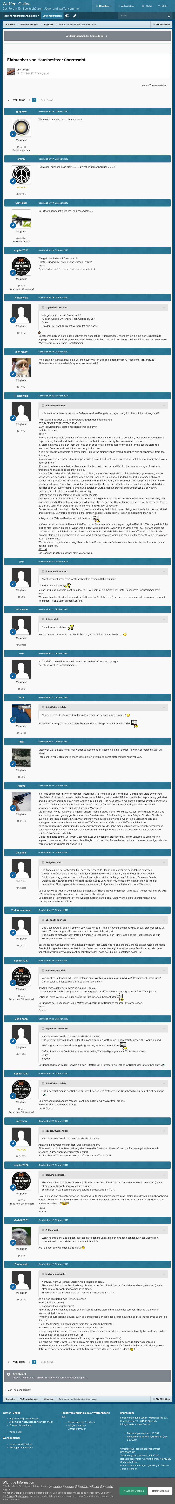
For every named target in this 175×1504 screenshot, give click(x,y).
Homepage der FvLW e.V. (82, 1422)
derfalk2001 (21, 1220)
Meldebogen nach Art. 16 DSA (143, 1433)
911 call (42, 549)
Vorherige (19, 100)
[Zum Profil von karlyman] (21, 1137)
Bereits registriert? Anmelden (21, 15)
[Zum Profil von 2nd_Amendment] (21, 926)
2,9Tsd (22, 644)
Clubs (148, 6)
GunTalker (21, 202)
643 (22, 1255)
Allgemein (44, 73)
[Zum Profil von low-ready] (21, 367)
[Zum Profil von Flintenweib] (21, 313)
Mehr (164, 6)
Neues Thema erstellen (154, 85)
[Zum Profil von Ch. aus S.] (21, 868)
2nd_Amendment (21, 910)
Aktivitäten (127, 6)
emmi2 (21, 158)
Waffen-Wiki (15, 1431)
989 (22, 776)
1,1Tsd (22, 820)
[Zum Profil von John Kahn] (21, 625)
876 (22, 285)
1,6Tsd (22, 945)
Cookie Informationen (20, 1425)
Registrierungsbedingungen (24, 1418)
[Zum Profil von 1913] (21, 713)
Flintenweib (21, 297)
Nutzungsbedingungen (61, 1486)
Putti (21, 741)
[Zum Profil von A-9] (21, 577)
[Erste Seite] (8, 100)
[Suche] (168, 15)
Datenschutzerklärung (87, 1486)
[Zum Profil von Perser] (11, 71)
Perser (25, 69)
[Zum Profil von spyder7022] (21, 266)
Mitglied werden (77, 1425)
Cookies (18, 1492)
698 (22, 596)
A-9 (21, 561)
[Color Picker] (74, 15)
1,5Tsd (22, 333)
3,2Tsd (22, 194)
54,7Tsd (22, 1156)
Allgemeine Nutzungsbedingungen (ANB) (31, 1421)
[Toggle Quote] (43, 307)
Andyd (21, 785)
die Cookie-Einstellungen (16, 1496)
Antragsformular (77, 1428)
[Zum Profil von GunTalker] (21, 218)
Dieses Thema (153, 15)
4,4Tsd (22, 238)
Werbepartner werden (21, 1447)
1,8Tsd (22, 387)
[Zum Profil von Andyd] (21, 801)
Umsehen (104, 6)
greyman (21, 111)
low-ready (21, 351)
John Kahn (21, 609)
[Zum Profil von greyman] (21, 127)
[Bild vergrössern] (39, 332)
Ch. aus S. (21, 852)
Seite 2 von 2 (48, 100)
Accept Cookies (134, 1490)
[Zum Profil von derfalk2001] (21, 1236)
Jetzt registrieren (52, 15)
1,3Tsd (22, 146)
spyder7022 (21, 250)
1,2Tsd (22, 732)
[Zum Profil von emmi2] (21, 174)
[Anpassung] (67, 15)
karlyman (21, 1121)
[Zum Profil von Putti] (21, 757)
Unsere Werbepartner (21, 1444)
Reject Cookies (160, 1490)
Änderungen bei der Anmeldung (85, 35)
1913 (21, 697)
